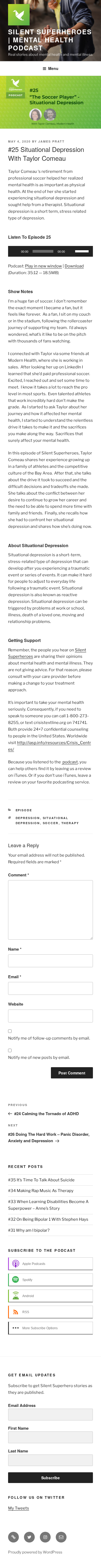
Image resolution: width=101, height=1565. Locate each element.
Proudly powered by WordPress (35, 1552)
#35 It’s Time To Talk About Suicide (41, 1180)
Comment (18, 875)
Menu (53, 68)
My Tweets (18, 1508)
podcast (70, 762)
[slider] (82, 251)
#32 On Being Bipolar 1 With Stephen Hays (48, 1219)
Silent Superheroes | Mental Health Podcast (50, 39)
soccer (51, 823)
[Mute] (71, 251)
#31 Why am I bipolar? (29, 1230)
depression (28, 818)
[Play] (15, 251)
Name (15, 949)
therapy (70, 823)
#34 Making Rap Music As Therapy (41, 1190)
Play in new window (43, 266)
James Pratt (51, 141)
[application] (50, 251)
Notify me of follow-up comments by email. (49, 1038)
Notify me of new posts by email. (39, 1057)
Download (74, 266)
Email (14, 977)
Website (15, 1004)
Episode (24, 810)
